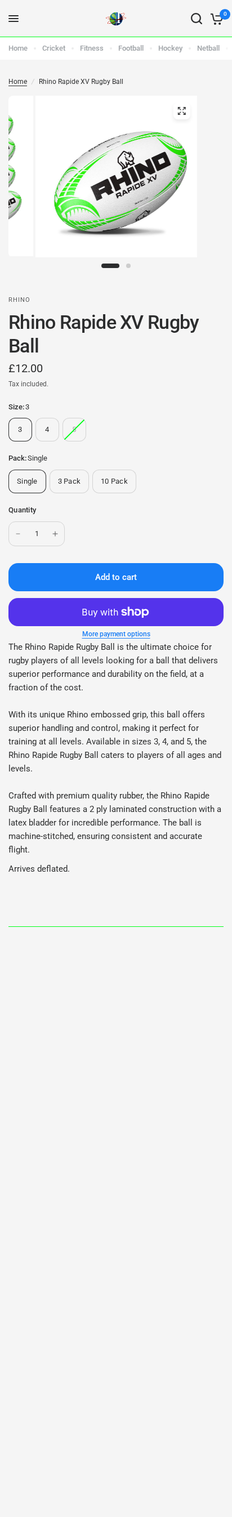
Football (131, 48)
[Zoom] (181, 110)
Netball (208, 48)
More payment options (116, 634)
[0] (215, 18)
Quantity (22, 510)
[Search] (196, 18)
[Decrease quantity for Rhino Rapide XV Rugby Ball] (18, 534)
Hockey (170, 48)
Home (18, 48)
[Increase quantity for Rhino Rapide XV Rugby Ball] (55, 534)
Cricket (53, 48)
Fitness (92, 48)
